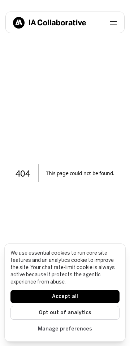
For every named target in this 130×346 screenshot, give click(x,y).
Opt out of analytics (65, 313)
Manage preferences (65, 329)
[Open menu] (113, 23)
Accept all (65, 296)
